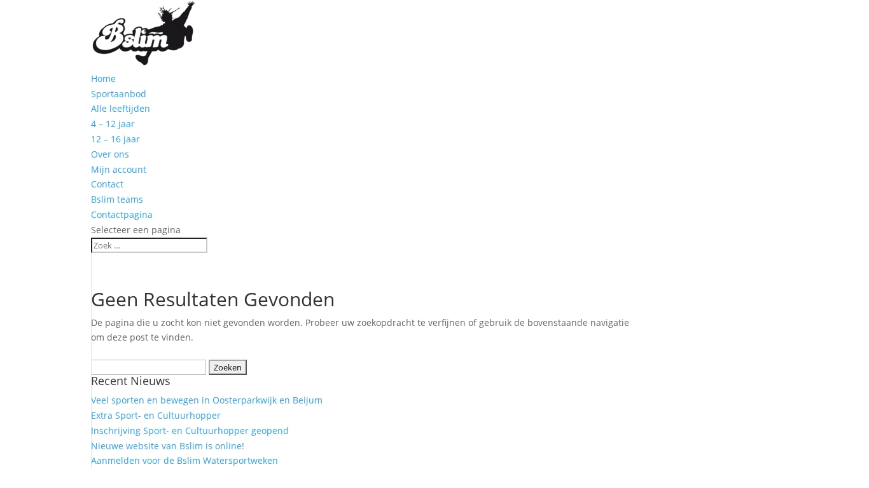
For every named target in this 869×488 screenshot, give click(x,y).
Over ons (110, 154)
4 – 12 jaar (113, 124)
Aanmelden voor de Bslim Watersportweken (184, 460)
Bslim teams (117, 199)
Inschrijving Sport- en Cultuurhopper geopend (190, 430)
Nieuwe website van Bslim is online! (167, 446)
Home (103, 78)
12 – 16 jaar (115, 139)
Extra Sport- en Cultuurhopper (156, 415)
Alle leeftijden (120, 108)
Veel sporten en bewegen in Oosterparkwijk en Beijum (207, 400)
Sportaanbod (118, 94)
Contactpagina (122, 214)
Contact (107, 184)
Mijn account (118, 169)
